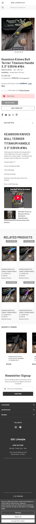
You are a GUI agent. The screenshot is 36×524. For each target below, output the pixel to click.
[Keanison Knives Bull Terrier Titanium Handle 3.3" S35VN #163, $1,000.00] (26, 253)
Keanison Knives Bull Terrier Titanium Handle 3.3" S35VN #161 (9, 271)
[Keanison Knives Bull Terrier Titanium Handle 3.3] (13, 52)
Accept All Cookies (18, 521)
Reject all (18, 517)
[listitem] (16, 349)
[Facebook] (2, 115)
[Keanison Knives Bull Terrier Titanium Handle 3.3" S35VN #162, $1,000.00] (26, 295)
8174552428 (19, 496)
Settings (18, 513)
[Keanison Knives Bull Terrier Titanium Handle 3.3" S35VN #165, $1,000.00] (9, 295)
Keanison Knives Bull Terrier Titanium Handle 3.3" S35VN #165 (9, 313)
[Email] (6, 115)
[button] (18, 78)
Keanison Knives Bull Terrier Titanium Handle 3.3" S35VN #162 (26, 313)
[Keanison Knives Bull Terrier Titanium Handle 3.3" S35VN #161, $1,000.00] (9, 253)
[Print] (9, 115)
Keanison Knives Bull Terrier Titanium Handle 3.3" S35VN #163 (26, 271)
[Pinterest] (17, 115)
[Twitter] (13, 115)
